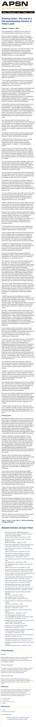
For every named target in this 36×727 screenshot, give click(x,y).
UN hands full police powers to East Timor (19, 638)
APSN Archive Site (7, 676)
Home (5, 12)
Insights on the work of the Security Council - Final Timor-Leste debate (19, 621)
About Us (14, 717)
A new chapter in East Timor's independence (20, 573)
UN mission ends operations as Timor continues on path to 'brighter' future (17, 554)
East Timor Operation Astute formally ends (19, 544)
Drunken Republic (7, 665)
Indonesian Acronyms (8, 711)
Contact (21, 717)
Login (4, 703)
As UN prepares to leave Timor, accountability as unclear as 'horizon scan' (19, 615)
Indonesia (11, 12)
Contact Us (5, 700)
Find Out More (6, 698)
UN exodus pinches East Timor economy (18, 580)
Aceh (18, 12)
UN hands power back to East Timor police (19, 634)
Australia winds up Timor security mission (19, 588)
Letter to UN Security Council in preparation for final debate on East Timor (19, 630)
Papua (25, 12)
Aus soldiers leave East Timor (15, 597)
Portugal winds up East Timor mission (17, 584)
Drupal (9, 714)
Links (4, 710)
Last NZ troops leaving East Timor (16, 625)
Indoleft (3, 654)
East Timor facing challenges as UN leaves (19, 569)
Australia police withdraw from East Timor (19, 577)
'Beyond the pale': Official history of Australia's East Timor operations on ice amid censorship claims (18, 534)
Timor (31, 12)
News (9, 520)
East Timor (16, 520)
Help (25, 719)
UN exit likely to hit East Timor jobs (16, 606)
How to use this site (8, 701)
